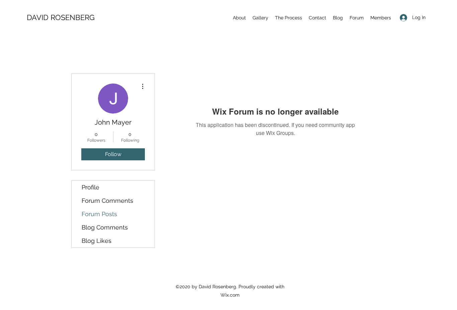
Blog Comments (105, 227)
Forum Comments (107, 200)
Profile (90, 187)
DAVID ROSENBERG (61, 17)
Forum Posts (99, 213)
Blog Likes (96, 240)
